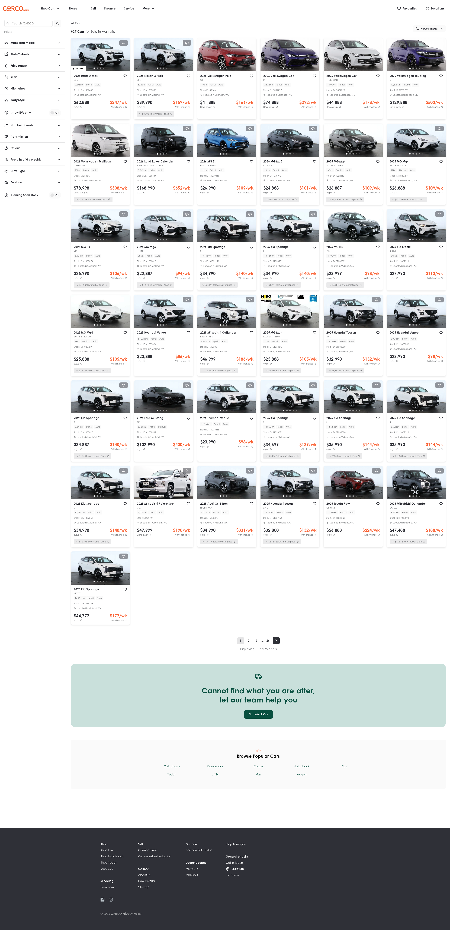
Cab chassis (172, 766)
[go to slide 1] (94, 68)
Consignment (147, 850)
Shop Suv (107, 868)
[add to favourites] (125, 76)
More (146, 8)
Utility (215, 774)
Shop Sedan (109, 862)
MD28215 (192, 869)
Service (129, 8)
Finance (110, 8)
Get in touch (234, 862)
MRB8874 (192, 875)
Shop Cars (48, 8)
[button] (57, 23)
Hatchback (301, 766)
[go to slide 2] (97, 68)
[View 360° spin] (123, 43)
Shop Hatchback (112, 856)
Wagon (302, 774)
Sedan (171, 774)
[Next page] (276, 640)
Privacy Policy (132, 913)
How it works (146, 881)
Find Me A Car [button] (258, 714)
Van (258, 774)
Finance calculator (199, 850)
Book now (107, 887)
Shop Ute (107, 850)
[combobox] (28, 23)
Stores (73, 8)
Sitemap (144, 887)
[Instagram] (111, 900)
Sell (93, 8)
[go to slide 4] (104, 68)
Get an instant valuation (155, 856)
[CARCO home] (16, 8)
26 (268, 640)
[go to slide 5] (107, 68)
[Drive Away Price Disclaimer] (214, 107)
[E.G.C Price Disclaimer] (81, 107)
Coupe (258, 766)
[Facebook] (103, 900)
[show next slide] (124, 57)
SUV (345, 766)
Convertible (215, 766)
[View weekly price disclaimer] (126, 107)
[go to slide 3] (100, 68)
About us (144, 875)
